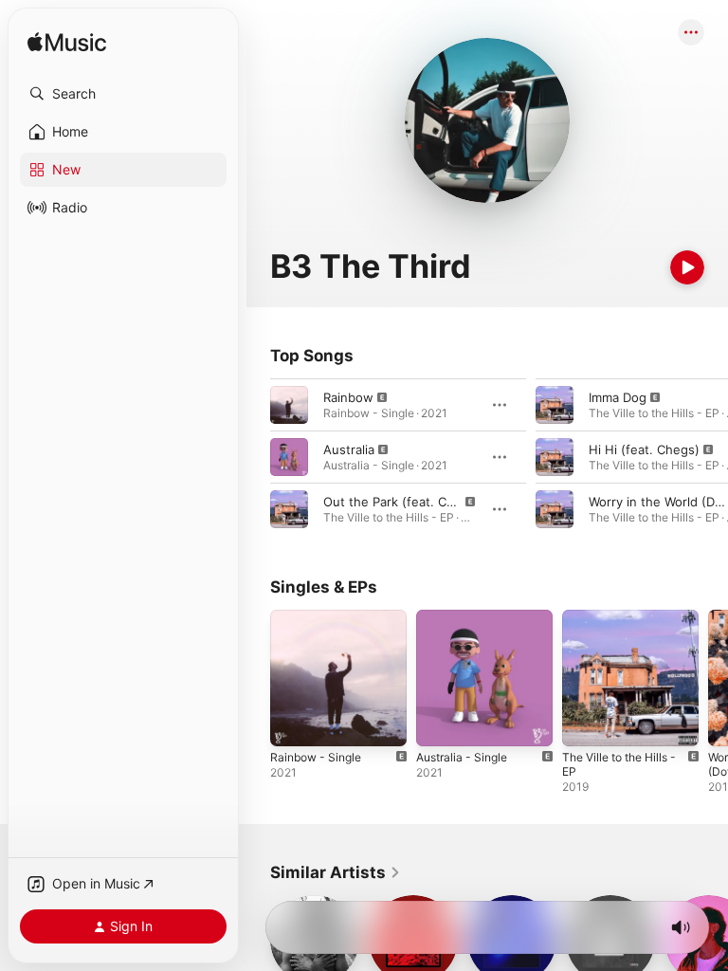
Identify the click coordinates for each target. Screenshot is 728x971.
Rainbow (348, 397)
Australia (348, 449)
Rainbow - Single (315, 757)
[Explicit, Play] (289, 405)
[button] (123, 94)
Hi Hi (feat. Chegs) (644, 449)
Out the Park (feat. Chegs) (402, 501)
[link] (335, 872)
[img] (66, 43)
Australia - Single (461, 757)
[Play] (687, 267)
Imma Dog (617, 397)
